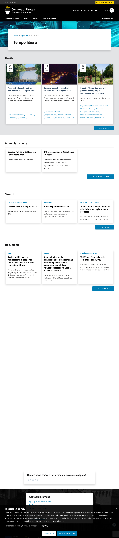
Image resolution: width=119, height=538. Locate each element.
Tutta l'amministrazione (100, 177)
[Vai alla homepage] (8, 10)
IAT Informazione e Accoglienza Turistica (59, 153)
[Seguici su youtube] (91, 10)
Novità (25, 18)
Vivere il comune (49, 18)
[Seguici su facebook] (80, 10)
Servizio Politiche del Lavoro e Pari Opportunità (22, 153)
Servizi (35, 18)
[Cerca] (112, 10)
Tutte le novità (104, 128)
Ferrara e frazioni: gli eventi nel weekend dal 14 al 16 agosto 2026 (57, 89)
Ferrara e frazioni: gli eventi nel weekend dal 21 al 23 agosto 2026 (21, 89)
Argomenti (24, 35)
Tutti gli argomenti (108, 18)
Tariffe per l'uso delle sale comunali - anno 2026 (92, 258)
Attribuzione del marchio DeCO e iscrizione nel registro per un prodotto (95, 209)
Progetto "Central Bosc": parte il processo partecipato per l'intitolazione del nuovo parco (93, 91)
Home (16, 35)
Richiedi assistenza (38, 505)
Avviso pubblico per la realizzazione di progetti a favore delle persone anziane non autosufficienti (21, 261)
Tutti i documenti (103, 288)
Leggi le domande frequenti (41, 501)
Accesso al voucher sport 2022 (22, 206)
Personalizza (49, 533)
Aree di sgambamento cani (56, 206)
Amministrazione (12, 18)
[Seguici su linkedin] (95, 10)
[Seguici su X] (88, 10)
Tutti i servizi (105, 227)
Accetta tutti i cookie (67, 533)
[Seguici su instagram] (84, 10)
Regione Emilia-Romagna (12, 2)
